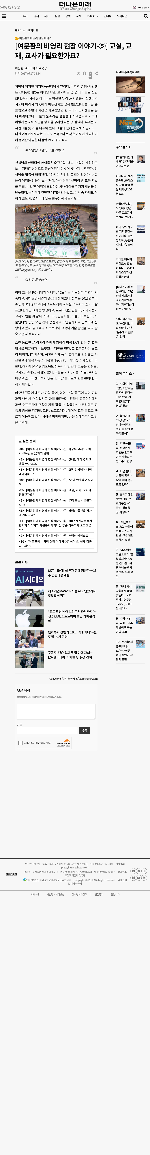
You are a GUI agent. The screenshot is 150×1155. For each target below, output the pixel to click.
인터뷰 (107, 16)
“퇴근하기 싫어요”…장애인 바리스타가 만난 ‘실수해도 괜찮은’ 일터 (124, 327)
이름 (19, 725)
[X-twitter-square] (133, 871)
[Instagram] (144, 871)
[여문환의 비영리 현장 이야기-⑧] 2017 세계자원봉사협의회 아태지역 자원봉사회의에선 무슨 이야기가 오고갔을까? (55, 525)
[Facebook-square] (139, 871)
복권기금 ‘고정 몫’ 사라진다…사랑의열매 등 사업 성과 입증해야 (124, 424)
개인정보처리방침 (55, 894)
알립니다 (115, 894)
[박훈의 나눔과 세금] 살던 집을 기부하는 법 (125, 161)
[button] (79, 73)
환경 (57, 16)
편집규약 (99, 894)
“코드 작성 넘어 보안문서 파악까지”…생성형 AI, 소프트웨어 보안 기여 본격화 (72, 616)
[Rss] (144, 878)
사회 (46, 16)
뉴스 (25, 16)
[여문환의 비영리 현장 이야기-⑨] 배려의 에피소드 (57, 536)
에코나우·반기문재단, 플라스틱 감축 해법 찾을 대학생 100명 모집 (124, 185)
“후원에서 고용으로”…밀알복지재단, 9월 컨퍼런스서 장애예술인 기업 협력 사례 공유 (124, 563)
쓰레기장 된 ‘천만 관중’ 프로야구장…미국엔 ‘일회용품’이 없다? (124, 503)
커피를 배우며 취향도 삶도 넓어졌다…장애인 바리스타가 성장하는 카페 (125, 268)
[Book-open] (133, 878)
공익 (68, 16)
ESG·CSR (92, 16)
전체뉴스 (20, 30)
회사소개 (34, 894)
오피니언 (122, 16)
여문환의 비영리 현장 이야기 (35, 38)
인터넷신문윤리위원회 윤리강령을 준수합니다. (48, 880)
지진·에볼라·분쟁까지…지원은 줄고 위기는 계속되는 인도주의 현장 (124, 452)
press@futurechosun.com (75, 867)
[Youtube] (139, 878)
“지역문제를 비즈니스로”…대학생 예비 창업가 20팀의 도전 (124, 650)
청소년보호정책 (79, 894)
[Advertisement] (130, 737)
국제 (78, 16)
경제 (36, 16)
